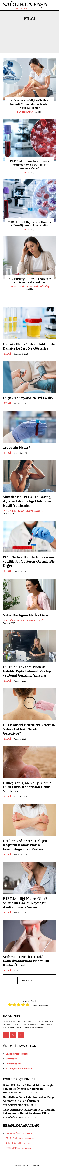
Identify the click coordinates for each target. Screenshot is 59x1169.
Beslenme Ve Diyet (40, 40)
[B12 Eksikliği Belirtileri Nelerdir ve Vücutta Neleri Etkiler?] (29, 257)
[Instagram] (13, 1035)
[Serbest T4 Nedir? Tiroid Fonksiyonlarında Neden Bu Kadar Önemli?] (29, 936)
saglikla (38, 112)
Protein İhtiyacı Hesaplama (18, 1148)
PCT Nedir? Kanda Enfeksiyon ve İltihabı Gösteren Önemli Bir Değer (29, 561)
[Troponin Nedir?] (29, 427)
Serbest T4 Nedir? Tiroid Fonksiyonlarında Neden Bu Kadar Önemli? (26, 961)
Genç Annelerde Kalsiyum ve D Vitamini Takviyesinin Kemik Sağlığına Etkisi (29, 1111)
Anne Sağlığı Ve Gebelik (29, 35)
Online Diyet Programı (17, 1054)
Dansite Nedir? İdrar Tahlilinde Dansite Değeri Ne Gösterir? (29, 346)
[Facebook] (6, 1035)
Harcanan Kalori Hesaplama (19, 1133)
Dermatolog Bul (13, 1063)
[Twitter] (21, 1035)
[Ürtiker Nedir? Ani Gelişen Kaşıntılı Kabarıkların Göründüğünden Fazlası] (29, 820)
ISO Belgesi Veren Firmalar (19, 1068)
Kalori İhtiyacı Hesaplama (18, 1143)
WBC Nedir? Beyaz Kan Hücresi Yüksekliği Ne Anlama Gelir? (29, 223)
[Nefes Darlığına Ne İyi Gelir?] (29, 594)
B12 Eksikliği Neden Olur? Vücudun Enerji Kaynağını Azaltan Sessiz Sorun (25, 903)
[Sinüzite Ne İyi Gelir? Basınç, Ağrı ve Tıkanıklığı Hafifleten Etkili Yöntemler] (29, 476)
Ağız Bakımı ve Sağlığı (29, 26)
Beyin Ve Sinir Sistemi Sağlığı (29, 44)
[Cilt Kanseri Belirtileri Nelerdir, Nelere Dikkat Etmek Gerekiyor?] (29, 704)
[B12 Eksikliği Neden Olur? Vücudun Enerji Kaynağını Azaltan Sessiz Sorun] (29, 878)
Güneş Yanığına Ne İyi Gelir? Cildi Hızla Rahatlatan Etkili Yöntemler (27, 787)
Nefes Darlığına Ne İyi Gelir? (26, 615)
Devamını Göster (29, 981)
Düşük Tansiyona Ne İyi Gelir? (28, 398)
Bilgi (26, 173)
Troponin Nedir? (16, 447)
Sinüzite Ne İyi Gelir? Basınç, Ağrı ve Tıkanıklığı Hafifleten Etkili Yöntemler (27, 501)
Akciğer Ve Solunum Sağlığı (29, 30)
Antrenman (13, 40)
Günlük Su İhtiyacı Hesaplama (20, 1138)
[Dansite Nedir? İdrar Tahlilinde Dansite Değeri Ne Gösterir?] (29, 323)
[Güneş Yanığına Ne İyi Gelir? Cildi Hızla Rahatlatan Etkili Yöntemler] (29, 762)
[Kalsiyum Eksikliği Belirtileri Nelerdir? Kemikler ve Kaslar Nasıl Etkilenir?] (29, 79)
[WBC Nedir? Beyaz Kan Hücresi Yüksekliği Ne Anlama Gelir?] (29, 200)
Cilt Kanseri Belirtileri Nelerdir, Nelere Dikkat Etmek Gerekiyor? (29, 729)
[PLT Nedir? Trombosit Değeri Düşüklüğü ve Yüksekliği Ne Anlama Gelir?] (29, 140)
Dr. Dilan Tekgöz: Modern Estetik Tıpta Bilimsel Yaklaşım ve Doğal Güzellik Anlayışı (28, 671)
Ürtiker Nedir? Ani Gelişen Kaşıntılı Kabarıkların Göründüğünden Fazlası (25, 845)
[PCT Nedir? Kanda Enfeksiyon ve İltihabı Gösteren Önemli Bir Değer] (29, 536)
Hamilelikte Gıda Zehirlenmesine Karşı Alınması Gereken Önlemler (28, 1099)
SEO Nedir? (11, 1058)
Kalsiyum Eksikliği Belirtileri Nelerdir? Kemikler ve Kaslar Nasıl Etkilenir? (29, 104)
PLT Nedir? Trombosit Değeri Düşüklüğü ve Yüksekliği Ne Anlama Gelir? (29, 164)
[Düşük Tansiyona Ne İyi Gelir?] (29, 377)
